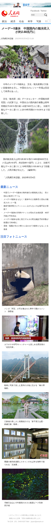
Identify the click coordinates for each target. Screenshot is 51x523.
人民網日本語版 (7, 38)
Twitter (44, 10)
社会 (21, 21)
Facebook (35, 10)
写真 (38, 21)
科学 (30, 21)
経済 (13, 21)
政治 (4, 21)
